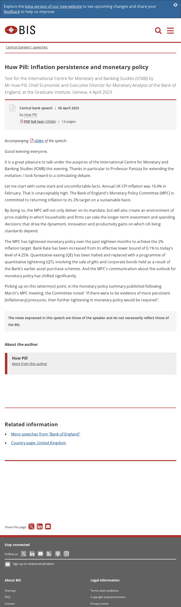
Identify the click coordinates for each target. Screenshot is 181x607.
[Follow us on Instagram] (66, 554)
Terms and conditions (104, 591)
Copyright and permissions (108, 597)
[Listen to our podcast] (57, 554)
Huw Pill (30, 114)
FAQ (7, 597)
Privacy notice (99, 604)
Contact (10, 604)
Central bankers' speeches (27, 47)
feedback (12, 11)
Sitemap (10, 591)
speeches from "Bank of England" (45, 434)
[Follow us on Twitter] (23, 554)
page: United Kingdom (38, 442)
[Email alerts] (7, 564)
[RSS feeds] (49, 554)
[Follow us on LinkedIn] (32, 554)
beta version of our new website (53, 6)
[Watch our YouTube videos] (40, 554)
